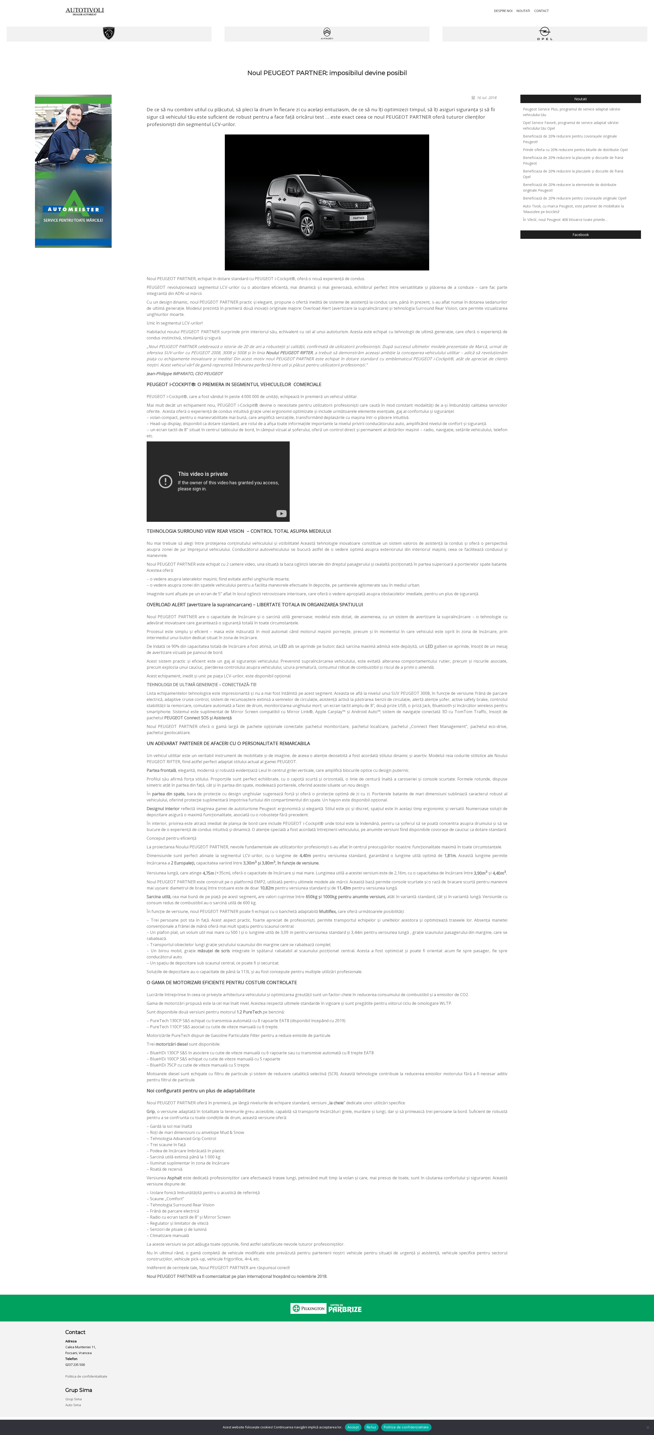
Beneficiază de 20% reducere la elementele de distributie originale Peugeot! (569, 187)
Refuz (371, 1427)
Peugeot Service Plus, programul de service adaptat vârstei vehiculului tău (571, 112)
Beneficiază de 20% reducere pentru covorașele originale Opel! (574, 198)
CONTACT (541, 10)
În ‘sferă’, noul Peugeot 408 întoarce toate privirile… (565, 219)
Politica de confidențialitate (406, 1427)
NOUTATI (523, 10)
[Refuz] (647, 1427)
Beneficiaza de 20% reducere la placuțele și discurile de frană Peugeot (573, 160)
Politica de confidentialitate (86, 1376)
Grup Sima (73, 1399)
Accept (353, 1427)
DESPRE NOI (503, 10)
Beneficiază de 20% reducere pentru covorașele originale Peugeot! (570, 139)
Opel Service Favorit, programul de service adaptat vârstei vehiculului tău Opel (570, 125)
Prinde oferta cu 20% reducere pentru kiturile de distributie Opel (575, 149)
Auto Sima (73, 1405)
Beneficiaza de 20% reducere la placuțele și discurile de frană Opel (573, 174)
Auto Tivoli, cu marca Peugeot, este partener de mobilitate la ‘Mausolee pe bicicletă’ (573, 209)
